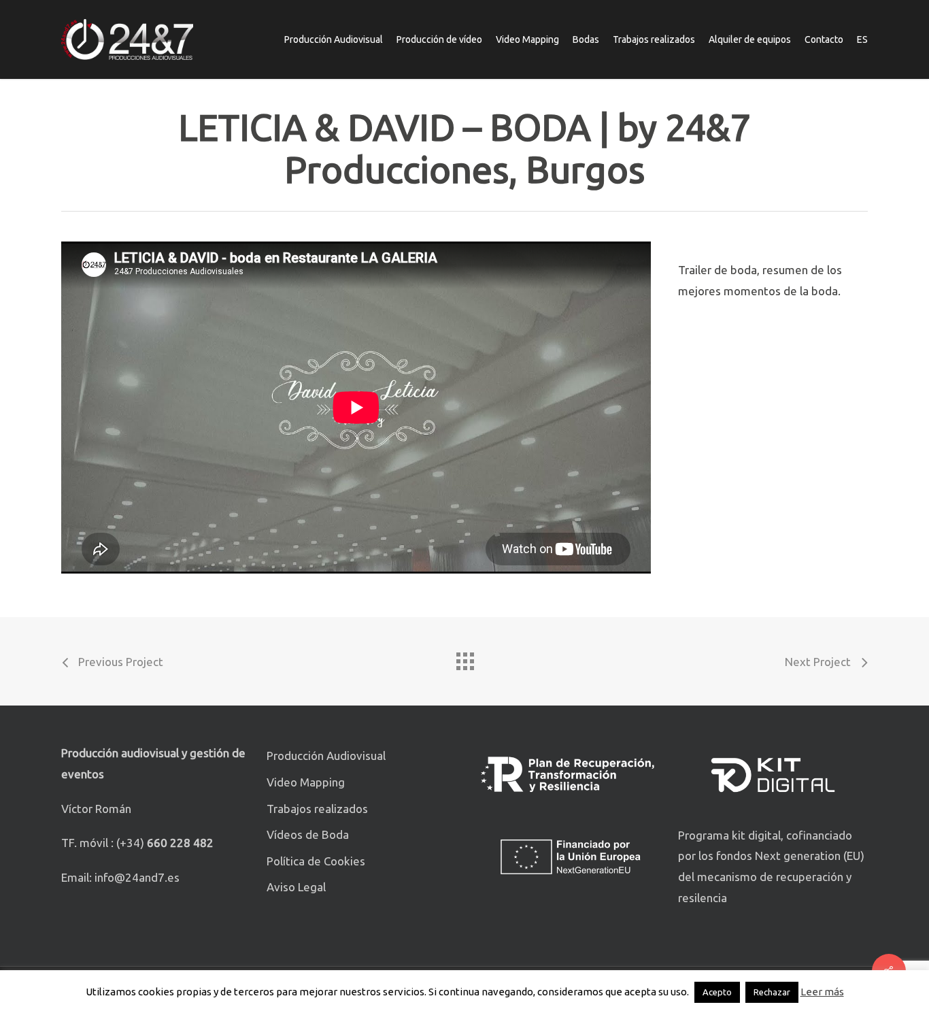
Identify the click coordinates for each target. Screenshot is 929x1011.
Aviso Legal (296, 886)
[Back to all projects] (464, 658)
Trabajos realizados (317, 808)
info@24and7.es (137, 877)
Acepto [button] (717, 992)
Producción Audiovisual (326, 755)
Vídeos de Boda (308, 834)
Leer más (822, 991)
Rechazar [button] (772, 992)
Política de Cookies (316, 861)
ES (862, 39)
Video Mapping (306, 782)
